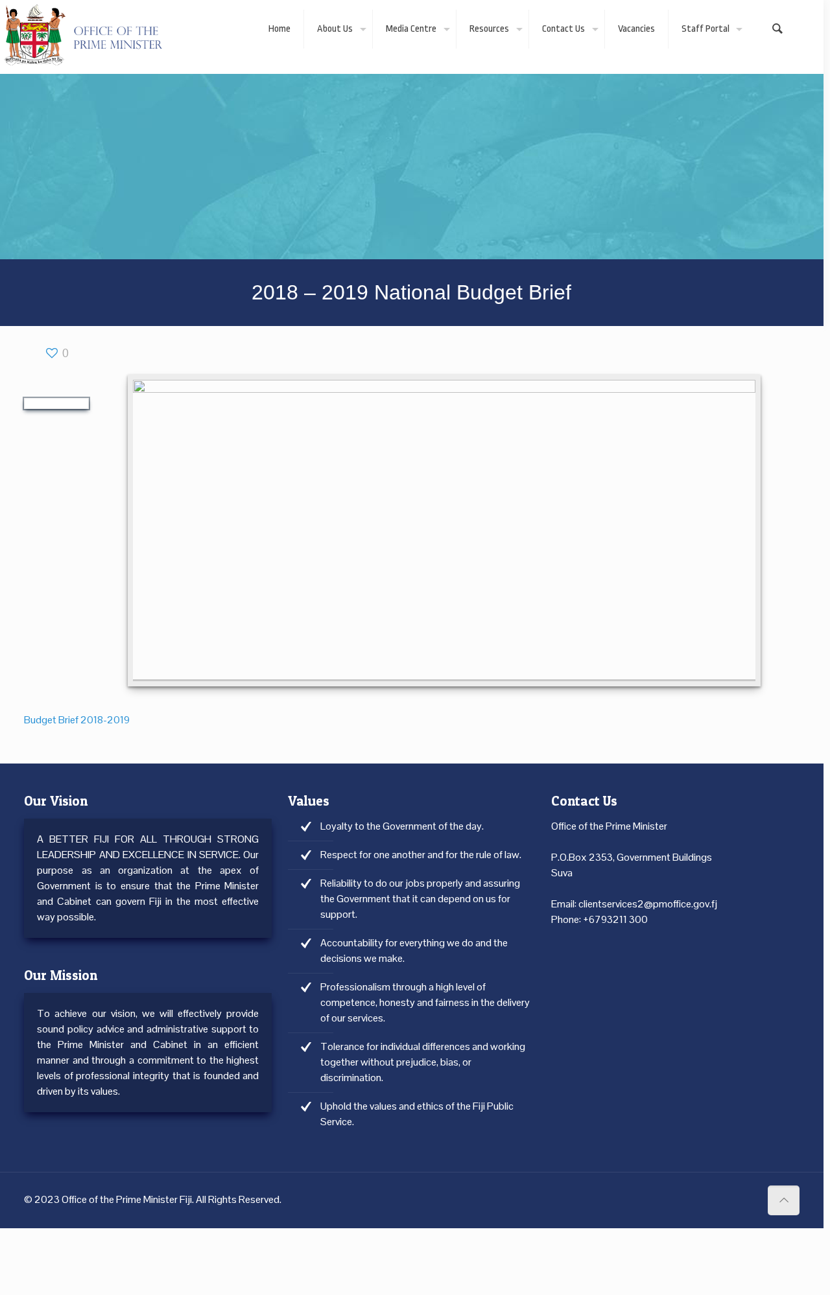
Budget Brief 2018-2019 (77, 720)
